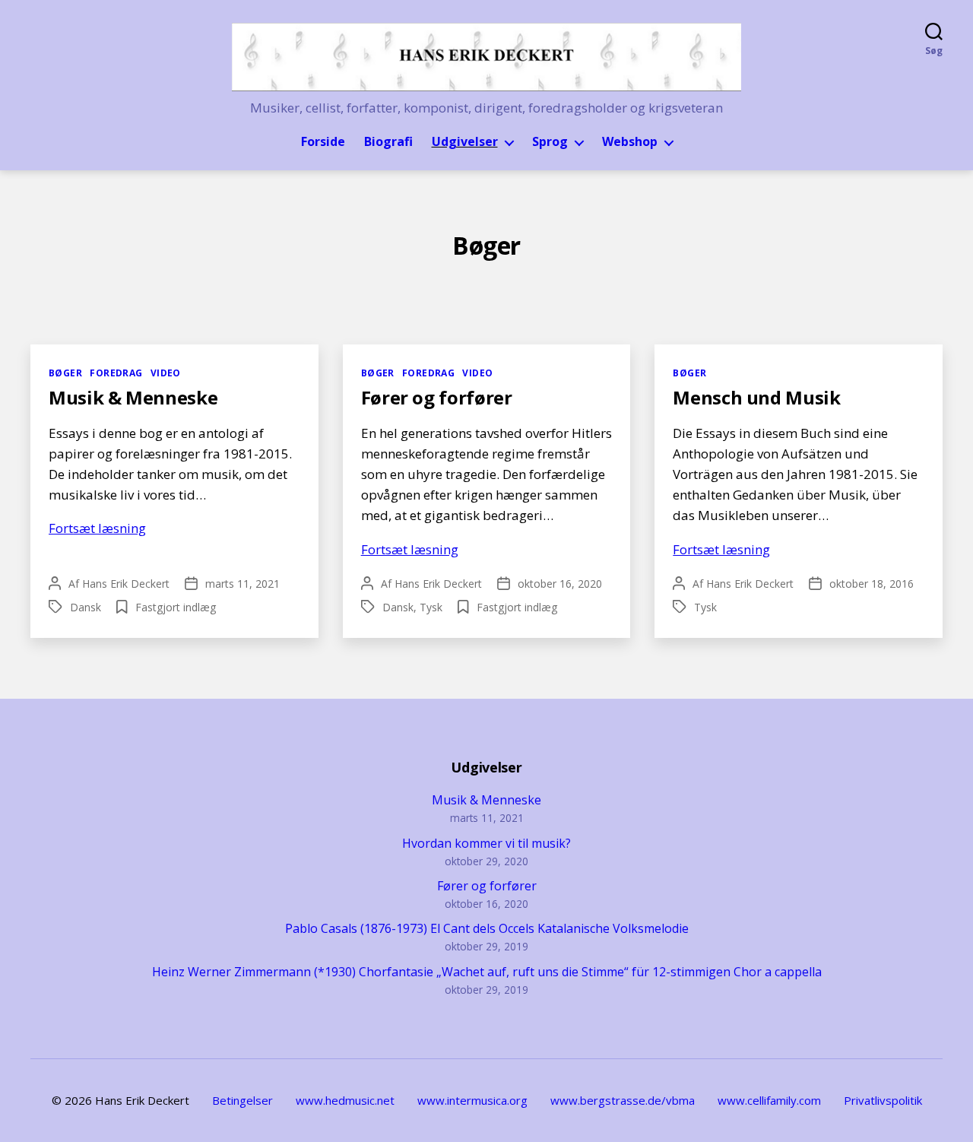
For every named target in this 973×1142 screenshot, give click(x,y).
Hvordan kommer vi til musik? (486, 843)
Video (166, 373)
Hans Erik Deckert (126, 583)
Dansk (85, 607)
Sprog (550, 142)
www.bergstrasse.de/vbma (622, 1100)
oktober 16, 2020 (560, 583)
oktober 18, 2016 (871, 583)
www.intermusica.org (472, 1100)
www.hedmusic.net (345, 1100)
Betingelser (242, 1100)
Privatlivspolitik (883, 1100)
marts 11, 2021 (242, 583)
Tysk (431, 607)
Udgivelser (465, 142)
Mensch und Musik (756, 397)
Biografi (388, 142)
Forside (323, 142)
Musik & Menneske (133, 397)
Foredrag (116, 373)
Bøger (65, 373)
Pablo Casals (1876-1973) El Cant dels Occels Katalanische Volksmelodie (487, 928)
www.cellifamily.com (769, 1100)
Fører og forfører (436, 397)
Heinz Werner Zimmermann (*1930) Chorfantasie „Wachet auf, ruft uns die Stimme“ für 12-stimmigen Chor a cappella (487, 971)
